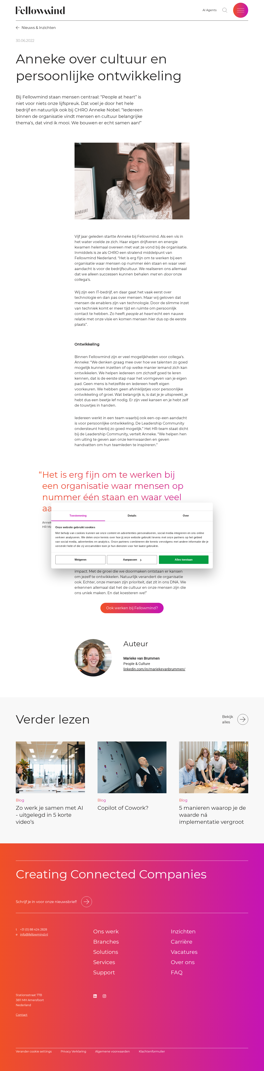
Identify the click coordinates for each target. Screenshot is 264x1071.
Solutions (105, 952)
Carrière (181, 941)
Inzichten (183, 931)
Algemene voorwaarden (112, 1051)
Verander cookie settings (34, 1051)
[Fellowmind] (41, 10)
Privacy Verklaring (73, 1051)
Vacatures (184, 952)
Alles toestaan (184, 559)
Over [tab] (186, 515)
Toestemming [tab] (78, 515)
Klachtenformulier (152, 1051)
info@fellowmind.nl (34, 934)
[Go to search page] (224, 10)
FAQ (176, 972)
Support (104, 972)
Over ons (183, 962)
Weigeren (80, 559)
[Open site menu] (240, 10)
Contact (21, 1015)
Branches (106, 941)
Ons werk (106, 931)
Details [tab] (132, 515)
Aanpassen (130, 559)
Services (104, 962)
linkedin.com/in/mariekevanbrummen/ (154, 669)
